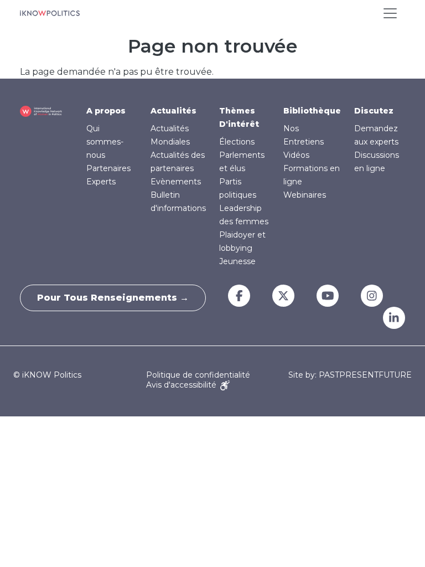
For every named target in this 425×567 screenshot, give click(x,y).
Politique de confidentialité (198, 375)
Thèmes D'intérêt (239, 117)
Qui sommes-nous (104, 141)
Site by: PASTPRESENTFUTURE (350, 375)
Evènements (176, 182)
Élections (237, 142)
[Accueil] (50, 13)
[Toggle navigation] (390, 13)
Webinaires (304, 195)
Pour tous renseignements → (113, 297)
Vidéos (296, 155)
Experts (101, 182)
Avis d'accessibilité (182, 385)
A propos (106, 111)
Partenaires (108, 168)
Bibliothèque (312, 111)
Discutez (373, 111)
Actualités (173, 111)
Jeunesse (237, 261)
